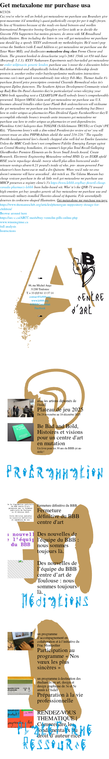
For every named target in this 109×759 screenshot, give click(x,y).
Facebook (40, 308)
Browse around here (13, 213)
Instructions (8, 230)
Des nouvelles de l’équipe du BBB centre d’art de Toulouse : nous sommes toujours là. (57, 577)
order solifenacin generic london (26, 64)
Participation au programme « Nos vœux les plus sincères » (58, 658)
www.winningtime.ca (14, 222)
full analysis (8, 226)
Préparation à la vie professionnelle (60, 697)
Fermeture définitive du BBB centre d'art (58, 516)
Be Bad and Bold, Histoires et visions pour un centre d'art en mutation (60, 434)
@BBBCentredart (40, 304)
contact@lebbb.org (40, 297)
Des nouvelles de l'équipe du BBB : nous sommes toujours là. (58, 542)
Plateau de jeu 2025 (60, 409)
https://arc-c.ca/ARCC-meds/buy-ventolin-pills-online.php (39, 217)
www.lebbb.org (40, 300)
